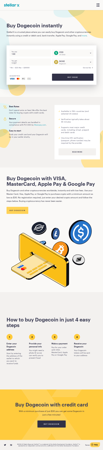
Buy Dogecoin (17, 210)
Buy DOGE (73, 77)
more (84, 35)
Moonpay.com (40, 125)
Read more (77, 152)
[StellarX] (11, 5)
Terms (87, 445)
